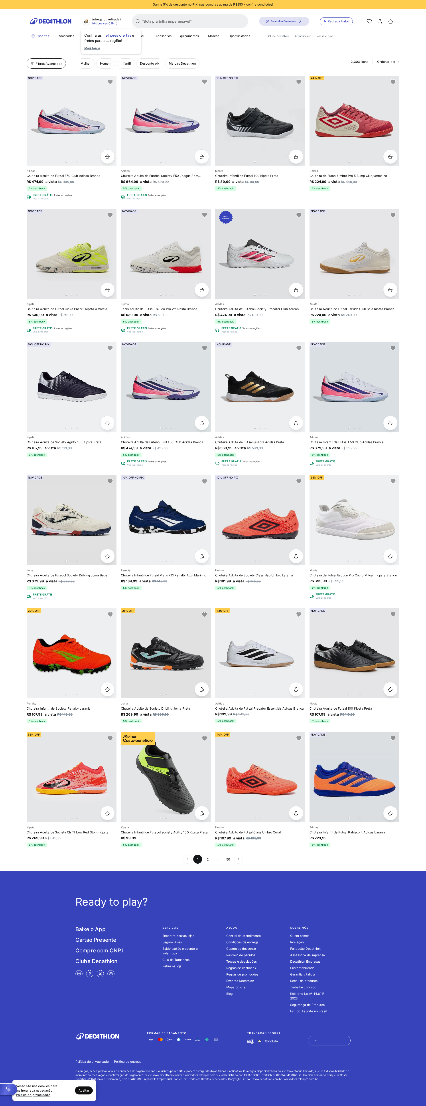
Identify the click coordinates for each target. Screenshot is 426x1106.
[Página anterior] (187, 859)
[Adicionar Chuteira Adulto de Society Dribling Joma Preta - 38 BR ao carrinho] (202, 689)
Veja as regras (40, 198)
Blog (229, 993)
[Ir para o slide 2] (71, 161)
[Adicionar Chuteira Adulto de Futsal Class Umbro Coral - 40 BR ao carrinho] (296, 813)
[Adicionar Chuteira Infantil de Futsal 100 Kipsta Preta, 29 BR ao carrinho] (296, 156)
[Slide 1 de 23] (260, 653)
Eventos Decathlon (240, 981)
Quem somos (300, 936)
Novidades (66, 36)
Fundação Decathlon (305, 948)
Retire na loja (171, 966)
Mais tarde (92, 48)
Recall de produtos (304, 981)
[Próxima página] (238, 859)
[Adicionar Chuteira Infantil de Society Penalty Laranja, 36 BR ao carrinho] (107, 689)
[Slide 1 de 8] (166, 254)
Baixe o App (90, 929)
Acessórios (164, 36)
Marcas (213, 36)
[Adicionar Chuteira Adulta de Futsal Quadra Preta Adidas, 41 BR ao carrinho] (296, 423)
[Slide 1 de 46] (71, 653)
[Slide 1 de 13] (260, 387)
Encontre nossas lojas (178, 936)
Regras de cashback (241, 968)
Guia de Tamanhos (176, 960)
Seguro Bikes (172, 942)
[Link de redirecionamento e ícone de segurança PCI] (259, 1041)
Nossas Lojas (324, 36)
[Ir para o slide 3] (77, 161)
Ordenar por (386, 61)
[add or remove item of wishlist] (110, 82)
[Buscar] (137, 21)
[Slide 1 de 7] (354, 387)
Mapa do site (235, 987)
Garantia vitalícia (302, 974)
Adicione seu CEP (102, 23)
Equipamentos (188, 36)
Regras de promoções (242, 974)
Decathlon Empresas (305, 961)
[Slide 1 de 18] (166, 121)
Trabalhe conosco (303, 987)
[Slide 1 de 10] (71, 121)
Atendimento (303, 36)
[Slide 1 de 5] (71, 520)
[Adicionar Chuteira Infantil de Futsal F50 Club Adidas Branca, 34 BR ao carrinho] (390, 423)
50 (228, 859)
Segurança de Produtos (307, 1005)
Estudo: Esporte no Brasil (308, 1011)
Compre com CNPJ (99, 950)
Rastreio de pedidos (240, 955)
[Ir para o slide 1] (66, 161)
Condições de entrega (242, 942)
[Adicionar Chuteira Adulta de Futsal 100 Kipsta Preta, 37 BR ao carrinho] (390, 689)
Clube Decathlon (279, 36)
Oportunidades (239, 36)
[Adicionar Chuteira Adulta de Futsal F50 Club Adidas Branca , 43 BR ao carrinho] (107, 156)
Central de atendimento (243, 936)
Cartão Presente (95, 940)
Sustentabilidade (302, 968)
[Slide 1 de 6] (71, 254)
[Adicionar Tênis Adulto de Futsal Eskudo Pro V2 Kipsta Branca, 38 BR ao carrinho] (202, 290)
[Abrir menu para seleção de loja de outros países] (329, 1040)
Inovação (297, 942)
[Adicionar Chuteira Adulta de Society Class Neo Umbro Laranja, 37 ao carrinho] (296, 556)
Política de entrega (128, 1061)
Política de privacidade (92, 1061)
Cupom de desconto (241, 948)
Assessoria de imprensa (307, 955)
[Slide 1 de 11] (260, 121)
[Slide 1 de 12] (71, 387)
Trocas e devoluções (241, 961)
